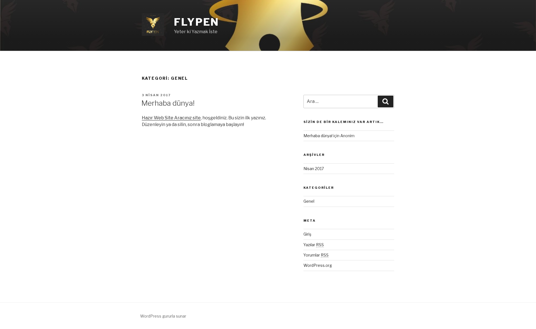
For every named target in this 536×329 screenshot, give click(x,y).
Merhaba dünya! (168, 103)
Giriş (307, 234)
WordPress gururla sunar (163, 316)
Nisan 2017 (313, 168)
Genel (308, 201)
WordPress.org (317, 265)
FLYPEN (196, 22)
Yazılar (313, 244)
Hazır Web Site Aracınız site (171, 117)
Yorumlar (316, 255)
